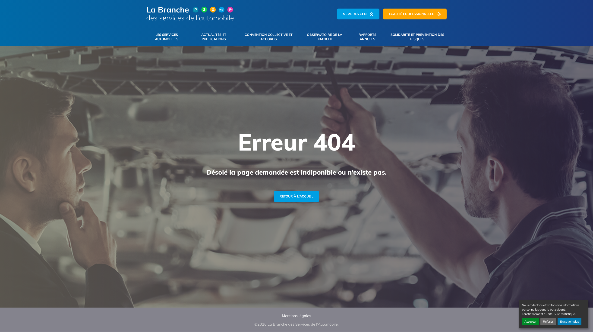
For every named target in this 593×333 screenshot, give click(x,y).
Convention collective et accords (269, 37)
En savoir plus (569, 321)
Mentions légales (296, 315)
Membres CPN (355, 14)
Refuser (548, 321)
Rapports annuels (367, 37)
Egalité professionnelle (411, 14)
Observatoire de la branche (324, 37)
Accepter (530, 321)
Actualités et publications (213, 37)
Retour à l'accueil (296, 196)
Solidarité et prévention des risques (417, 37)
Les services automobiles (166, 37)
